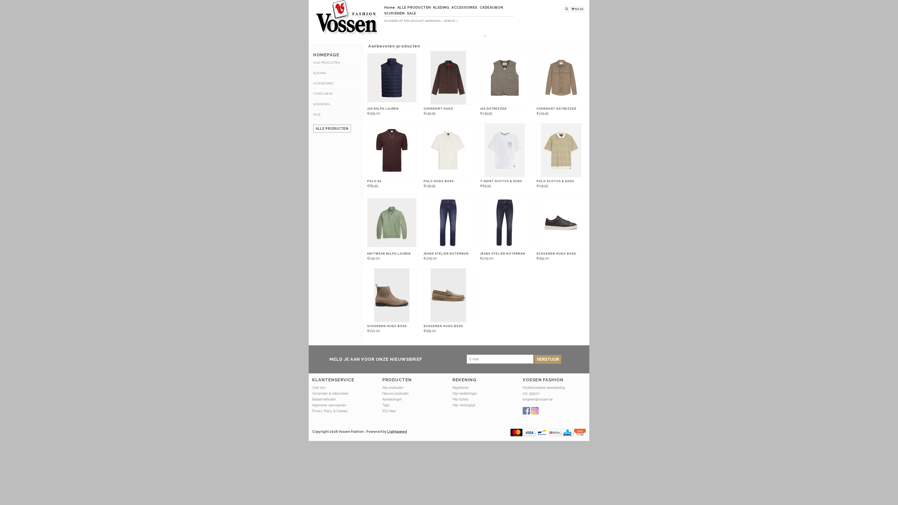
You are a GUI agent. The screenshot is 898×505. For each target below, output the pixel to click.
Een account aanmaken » (423, 20)
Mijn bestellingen (465, 393)
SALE (411, 13)
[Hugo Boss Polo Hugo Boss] (448, 150)
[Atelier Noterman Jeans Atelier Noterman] (448, 222)
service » (451, 20)
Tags (385, 405)
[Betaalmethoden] (517, 432)
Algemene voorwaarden (329, 405)
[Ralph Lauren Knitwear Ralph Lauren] (391, 222)
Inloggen (391, 20)
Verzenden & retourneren (330, 393)
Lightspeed (397, 431)
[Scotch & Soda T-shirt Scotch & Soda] (504, 150)
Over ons (318, 388)
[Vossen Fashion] (346, 19)
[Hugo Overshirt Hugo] (448, 78)
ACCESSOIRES (464, 7)
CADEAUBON (491, 7)
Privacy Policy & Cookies (330, 411)
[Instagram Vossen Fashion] (535, 411)
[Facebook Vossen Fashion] (526, 411)
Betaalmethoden (324, 399)
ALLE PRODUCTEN (414, 7)
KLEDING (441, 7)
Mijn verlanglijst (464, 405)
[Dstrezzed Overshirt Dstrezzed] (561, 78)
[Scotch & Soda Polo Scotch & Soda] (561, 150)
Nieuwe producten (395, 393)
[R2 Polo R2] (391, 150)
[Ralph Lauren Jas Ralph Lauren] (391, 78)
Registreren (461, 388)
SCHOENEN (394, 13)
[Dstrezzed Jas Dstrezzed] (504, 78)
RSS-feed (389, 411)
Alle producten (332, 128)
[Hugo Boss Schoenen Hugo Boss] (561, 222)
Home (389, 7)
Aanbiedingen (392, 399)
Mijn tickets (461, 399)
